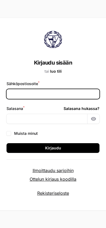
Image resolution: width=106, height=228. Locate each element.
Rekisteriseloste (53, 193)
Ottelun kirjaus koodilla (53, 179)
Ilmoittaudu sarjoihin (53, 170)
